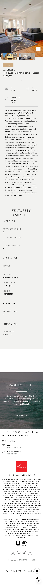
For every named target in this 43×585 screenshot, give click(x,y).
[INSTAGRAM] (30, 553)
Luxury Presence (27, 560)
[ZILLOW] (13, 553)
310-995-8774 (12, 454)
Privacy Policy (30, 571)
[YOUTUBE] (24, 553)
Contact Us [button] (21, 416)
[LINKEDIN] (19, 553)
